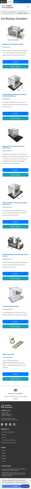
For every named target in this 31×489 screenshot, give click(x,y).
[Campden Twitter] (10, 424)
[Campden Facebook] (2, 424)
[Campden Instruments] (10, 1)
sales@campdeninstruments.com (10, 419)
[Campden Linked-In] (6, 424)
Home (3, 450)
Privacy (4, 461)
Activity (4, 437)
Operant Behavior (22, 12)
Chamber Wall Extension (11, 306)
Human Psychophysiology (8, 442)
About (3, 453)
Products (4, 12)
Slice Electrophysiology (8, 432)
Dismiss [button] (15, 486)
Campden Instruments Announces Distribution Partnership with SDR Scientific (14, 469)
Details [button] (15, 62)
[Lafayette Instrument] (3, 1)
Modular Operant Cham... (10, 13)
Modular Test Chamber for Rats (13, 44)
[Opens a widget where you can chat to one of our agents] (25, 486)
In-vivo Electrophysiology (8, 440)
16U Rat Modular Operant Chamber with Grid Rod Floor (14, 95)
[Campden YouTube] (14, 424)
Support (4, 455)
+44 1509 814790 (10, 418)
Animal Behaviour (12, 12)
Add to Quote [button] (15, 66)
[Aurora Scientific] (16, 1)
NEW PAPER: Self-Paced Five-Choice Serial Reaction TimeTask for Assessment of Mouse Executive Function (13, 474)
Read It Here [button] (24, 482)
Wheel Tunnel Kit (8, 354)
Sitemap (4, 458)
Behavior (4, 434)
